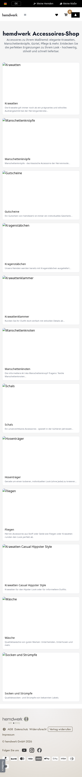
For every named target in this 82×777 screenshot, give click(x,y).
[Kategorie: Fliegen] (41, 507)
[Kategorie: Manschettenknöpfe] (41, 136)
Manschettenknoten (17, 369)
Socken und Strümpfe (18, 693)
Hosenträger (13, 477)
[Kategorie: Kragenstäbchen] (41, 241)
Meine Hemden (44, 3)
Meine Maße (70, 3)
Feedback (2, 766)
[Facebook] (39, 750)
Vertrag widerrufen (60, 729)
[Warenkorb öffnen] (66, 15)
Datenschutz (21, 729)
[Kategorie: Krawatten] (41, 81)
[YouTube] (24, 750)
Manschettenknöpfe (17, 159)
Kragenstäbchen (15, 264)
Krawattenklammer (17, 316)
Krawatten (11, 103)
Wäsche (10, 638)
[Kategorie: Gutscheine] (41, 189)
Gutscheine (12, 211)
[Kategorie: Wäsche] (41, 615)
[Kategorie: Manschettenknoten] (41, 346)
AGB (10, 729)
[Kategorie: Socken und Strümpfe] (41, 671)
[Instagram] (32, 750)
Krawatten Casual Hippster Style (25, 585)
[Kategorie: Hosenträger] (41, 454)
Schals (9, 424)
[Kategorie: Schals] (41, 402)
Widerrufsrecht (37, 729)
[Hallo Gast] (75, 15)
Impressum (8, 734)
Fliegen (9, 529)
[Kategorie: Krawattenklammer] (41, 294)
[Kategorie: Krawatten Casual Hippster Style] (41, 562)
